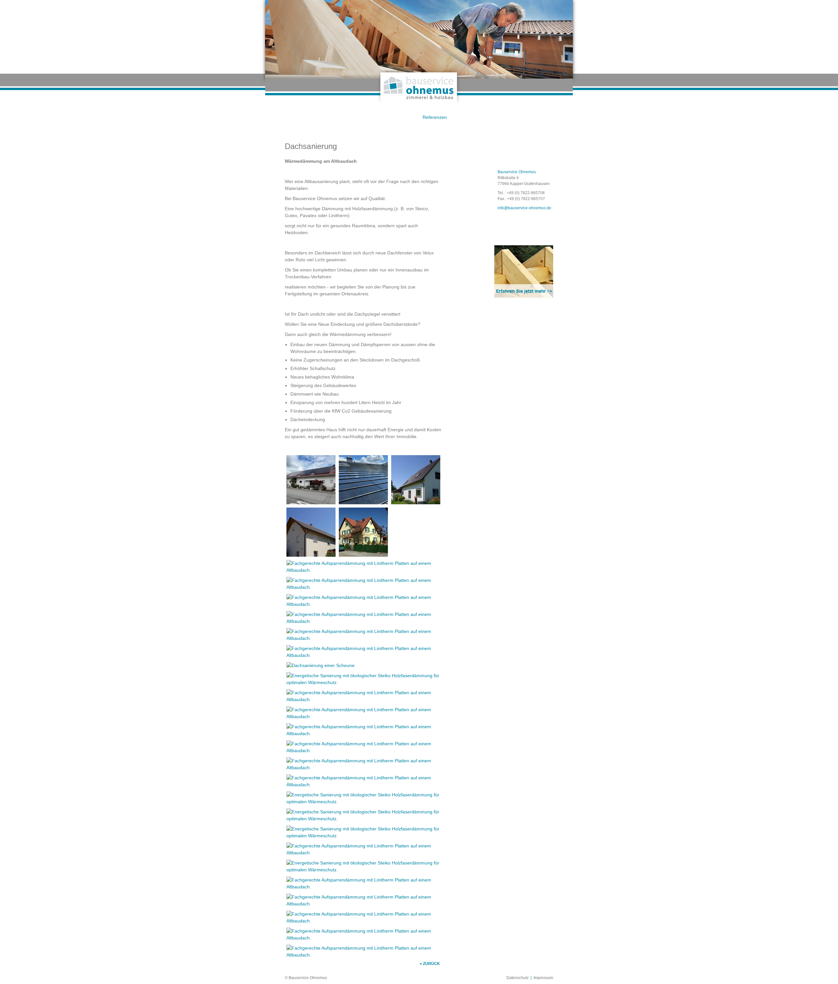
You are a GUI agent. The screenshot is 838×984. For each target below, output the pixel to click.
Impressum (543, 977)
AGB (397, 117)
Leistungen (359, 117)
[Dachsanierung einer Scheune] (320, 665)
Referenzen (435, 117)
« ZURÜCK (430, 963)
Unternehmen (321, 117)
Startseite (284, 117)
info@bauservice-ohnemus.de (524, 208)
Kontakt (472, 117)
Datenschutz (517, 977)
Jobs (510, 117)
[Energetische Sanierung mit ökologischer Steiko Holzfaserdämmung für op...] (363, 500)
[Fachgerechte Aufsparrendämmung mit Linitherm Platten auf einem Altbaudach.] (311, 500)
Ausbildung (547, 117)
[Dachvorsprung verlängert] (311, 553)
